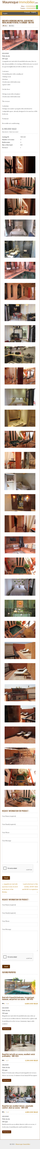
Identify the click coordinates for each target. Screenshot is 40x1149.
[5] (20, 257)
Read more (6, 1029)
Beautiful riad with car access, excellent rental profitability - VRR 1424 (18, 1055)
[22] (20, 616)
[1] (20, 173)
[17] (20, 511)
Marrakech (5, 132)
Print (12, 25)
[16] (20, 489)
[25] (20, 680)
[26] (20, 701)
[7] (20, 40)
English (33, 12)
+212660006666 (31, 6)
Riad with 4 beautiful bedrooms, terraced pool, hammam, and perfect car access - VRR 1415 (18, 998)
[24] (20, 658)
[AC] (20, 806)
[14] (20, 447)
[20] (20, 574)
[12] (20, 405)
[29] (20, 764)
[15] (20, 468)
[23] (20, 637)
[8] (20, 321)
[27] (20, 722)
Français (27, 12)
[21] (20, 595)
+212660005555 (31, 8)
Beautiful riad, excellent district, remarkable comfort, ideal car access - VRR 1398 (17, 1107)
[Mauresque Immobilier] (20, 3)
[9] (20, 342)
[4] (20, 236)
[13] (20, 426)
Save (5, 25)
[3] (20, 215)
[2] (20, 194)
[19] (20, 553)
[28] (20, 743)
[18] (20, 532)
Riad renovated (13, 132)
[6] (20, 278)
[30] (20, 785)
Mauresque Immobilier (23, 1144)
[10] (20, 363)
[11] (20, 384)
